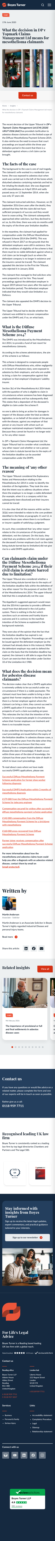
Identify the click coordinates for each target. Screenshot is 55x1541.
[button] (26, 948)
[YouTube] (14, 1455)
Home (4, 106)
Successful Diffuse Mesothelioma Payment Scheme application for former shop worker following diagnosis (23, 780)
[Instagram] (42, 1455)
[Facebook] (33, 1455)
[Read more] (24, 1009)
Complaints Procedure (41, 1419)
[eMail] (5, 1455)
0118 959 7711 (13, 1106)
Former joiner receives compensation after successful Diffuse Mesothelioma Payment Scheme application (27, 844)
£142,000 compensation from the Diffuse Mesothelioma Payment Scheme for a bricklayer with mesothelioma (26, 821)
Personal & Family (12, 1419)
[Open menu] (49, 5)
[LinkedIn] (24, 1455)
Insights (13, 106)
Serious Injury (10, 1423)
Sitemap (35, 1428)
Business (8, 1415)
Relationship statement (42, 1432)
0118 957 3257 (10, 1397)
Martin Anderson (10, 915)
